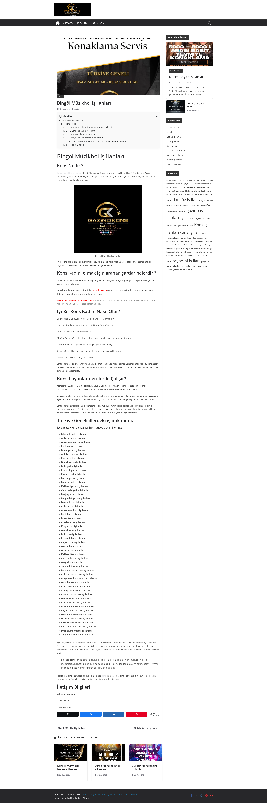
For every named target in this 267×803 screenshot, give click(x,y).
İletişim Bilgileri (76, 144)
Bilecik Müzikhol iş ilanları (71, 728)
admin (76, 109)
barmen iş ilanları (179, 187)
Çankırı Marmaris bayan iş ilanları (68, 767)
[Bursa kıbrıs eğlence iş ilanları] (108, 752)
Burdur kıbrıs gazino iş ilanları (145, 767)
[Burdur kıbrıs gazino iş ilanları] (145, 752)
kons (104, 675)
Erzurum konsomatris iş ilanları (185, 205)
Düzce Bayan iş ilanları (186, 76)
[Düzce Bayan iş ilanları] (189, 54)
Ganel (60, 97)
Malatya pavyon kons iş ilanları (194, 252)
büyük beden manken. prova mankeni (188, 194)
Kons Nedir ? (71, 123)
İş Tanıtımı (82, 23)
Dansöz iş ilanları (174, 127)
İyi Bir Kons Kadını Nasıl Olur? (83, 130)
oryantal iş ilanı (186, 260)
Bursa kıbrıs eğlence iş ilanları (107, 767)
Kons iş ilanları (176, 71)
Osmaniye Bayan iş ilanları (195, 105)
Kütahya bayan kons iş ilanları (188, 241)
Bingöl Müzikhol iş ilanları (74, 120)
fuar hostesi (202, 205)
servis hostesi (196, 266)
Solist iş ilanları (173, 164)
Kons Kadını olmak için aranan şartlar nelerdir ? (91, 127)
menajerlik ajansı (190, 255)
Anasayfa (68, 23)
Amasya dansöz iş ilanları (175, 180)
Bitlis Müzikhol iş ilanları (146, 728)
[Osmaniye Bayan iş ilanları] (175, 107)
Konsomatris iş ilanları (176, 150)
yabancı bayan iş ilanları (182, 269)
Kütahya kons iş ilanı (196, 245)
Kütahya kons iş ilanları (180, 245)
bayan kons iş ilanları (195, 187)
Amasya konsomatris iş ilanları (196, 180)
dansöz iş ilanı (185, 199)
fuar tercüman (180, 211)
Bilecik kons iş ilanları (192, 191)
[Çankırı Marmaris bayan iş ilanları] (70, 752)
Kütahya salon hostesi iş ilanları (194, 249)
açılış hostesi (188, 183)
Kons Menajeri (173, 146)
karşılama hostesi (187, 218)
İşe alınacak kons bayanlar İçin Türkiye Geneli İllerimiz (102, 141)
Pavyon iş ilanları (174, 159)
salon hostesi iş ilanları (181, 266)
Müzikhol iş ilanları (175, 155)
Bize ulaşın (98, 23)
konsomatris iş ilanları (183, 238)
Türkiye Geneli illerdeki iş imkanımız (86, 137)
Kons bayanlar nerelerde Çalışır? (84, 134)
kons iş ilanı (190, 232)
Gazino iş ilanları (174, 136)
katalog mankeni (179, 225)
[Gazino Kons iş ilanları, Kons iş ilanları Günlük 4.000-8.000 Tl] (57, 23)
